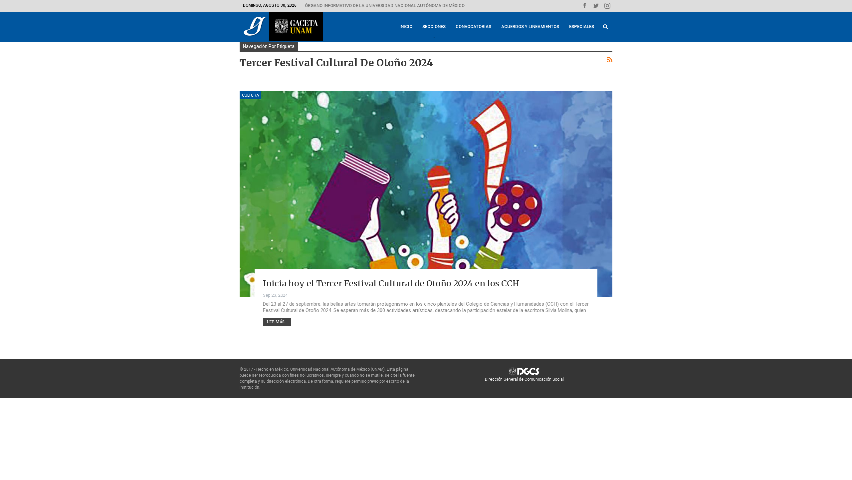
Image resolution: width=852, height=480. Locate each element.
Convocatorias (473, 26)
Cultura (250, 95)
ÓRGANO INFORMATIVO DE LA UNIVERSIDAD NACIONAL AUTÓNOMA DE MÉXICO (385, 5)
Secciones (434, 26)
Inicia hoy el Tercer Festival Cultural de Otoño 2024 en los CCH (391, 283)
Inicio (405, 26)
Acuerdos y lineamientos (530, 26)
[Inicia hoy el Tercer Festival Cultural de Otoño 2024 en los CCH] (426, 194)
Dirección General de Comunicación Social (524, 379)
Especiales (581, 26)
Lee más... (277, 321)
